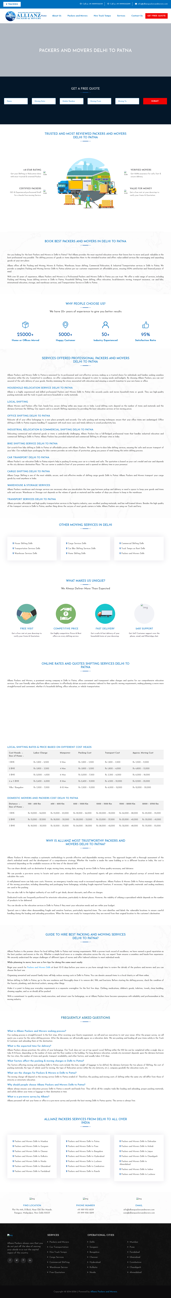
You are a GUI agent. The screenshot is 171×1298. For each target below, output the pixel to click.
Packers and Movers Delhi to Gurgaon (31, 1146)
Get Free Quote (156, 16)
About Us (56, 16)
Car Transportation (58, 1247)
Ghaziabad (134, 1257)
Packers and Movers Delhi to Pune (83, 1146)
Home (44, 16)
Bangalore (94, 1252)
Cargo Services (56, 1257)
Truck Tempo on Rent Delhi (133, 549)
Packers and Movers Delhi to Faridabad (32, 1171)
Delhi (92, 1242)
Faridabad (134, 1252)
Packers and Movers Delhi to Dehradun (138, 1142)
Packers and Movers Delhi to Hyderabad (86, 1156)
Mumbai (133, 1242)
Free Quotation (57, 1272)
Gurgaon (93, 1247)
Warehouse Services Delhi (26, 554)
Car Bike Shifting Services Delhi (82, 549)
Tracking (12, 4)
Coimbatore (135, 1262)
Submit (155, 101)
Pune (132, 1247)
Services (121, 16)
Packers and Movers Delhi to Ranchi (84, 1171)
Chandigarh (135, 1267)
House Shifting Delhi (23, 544)
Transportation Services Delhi (27, 549)
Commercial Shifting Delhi (132, 544)
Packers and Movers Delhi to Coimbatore (86, 1166)
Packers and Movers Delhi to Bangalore (85, 1152)
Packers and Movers (78, 16)
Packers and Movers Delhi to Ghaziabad (32, 1166)
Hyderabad (94, 1262)
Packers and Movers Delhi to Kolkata (31, 1156)
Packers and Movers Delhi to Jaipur (137, 1152)
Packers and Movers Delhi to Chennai (31, 1152)
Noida (92, 1272)
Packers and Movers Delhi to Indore (137, 1169)
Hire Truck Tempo (102, 16)
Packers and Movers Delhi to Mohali (137, 1146)
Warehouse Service (58, 1267)
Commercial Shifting (59, 1262)
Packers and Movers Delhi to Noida (30, 1161)
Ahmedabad (135, 1272)
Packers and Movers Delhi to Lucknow (85, 1161)
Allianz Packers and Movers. (103, 1292)
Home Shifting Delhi (77, 554)
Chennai (93, 1257)
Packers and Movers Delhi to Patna (83, 1142)
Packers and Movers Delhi (132, 554)
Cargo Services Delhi (77, 544)
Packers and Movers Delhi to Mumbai (31, 1142)
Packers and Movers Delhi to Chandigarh (139, 1156)
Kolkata (93, 1267)
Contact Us (137, 16)
